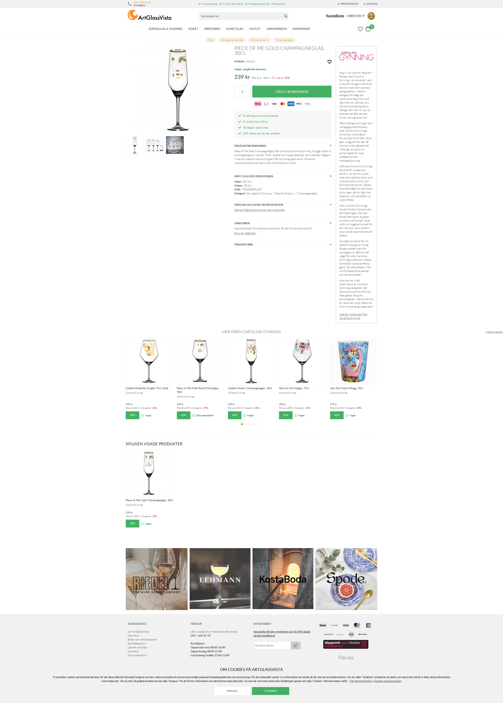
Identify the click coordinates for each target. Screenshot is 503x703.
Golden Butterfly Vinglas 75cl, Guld (147, 388)
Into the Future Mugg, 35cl (346, 388)
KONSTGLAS (234, 29)
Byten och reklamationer (142, 639)
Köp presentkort (137, 655)
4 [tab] (252, 427)
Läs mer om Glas (137, 647)
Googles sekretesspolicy (388, 681)
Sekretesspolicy (137, 643)
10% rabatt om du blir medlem (261, 133)
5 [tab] (256, 427)
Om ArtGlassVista (138, 631)
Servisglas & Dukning (258, 193)
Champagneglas (307, 193)
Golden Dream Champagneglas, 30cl (250, 388)
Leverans (133, 651)
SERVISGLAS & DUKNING (166, 29)
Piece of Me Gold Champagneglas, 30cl (149, 500)
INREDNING (212, 29)
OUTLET (255, 29)
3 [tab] (249, 427)
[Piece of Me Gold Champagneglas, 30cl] (135, 145)
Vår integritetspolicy (361, 681)
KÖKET (193, 29)
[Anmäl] (296, 645)
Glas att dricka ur (285, 193)
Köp (132, 415)
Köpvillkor (134, 635)
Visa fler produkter (494, 332)
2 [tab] (245, 427)
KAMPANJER (301, 29)
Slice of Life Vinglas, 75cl (294, 388)
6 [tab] (260, 427)
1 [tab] (242, 427)
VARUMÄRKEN (276, 29)
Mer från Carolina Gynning (251, 332)
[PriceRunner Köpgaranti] (345, 647)
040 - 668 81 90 (142, 2)
